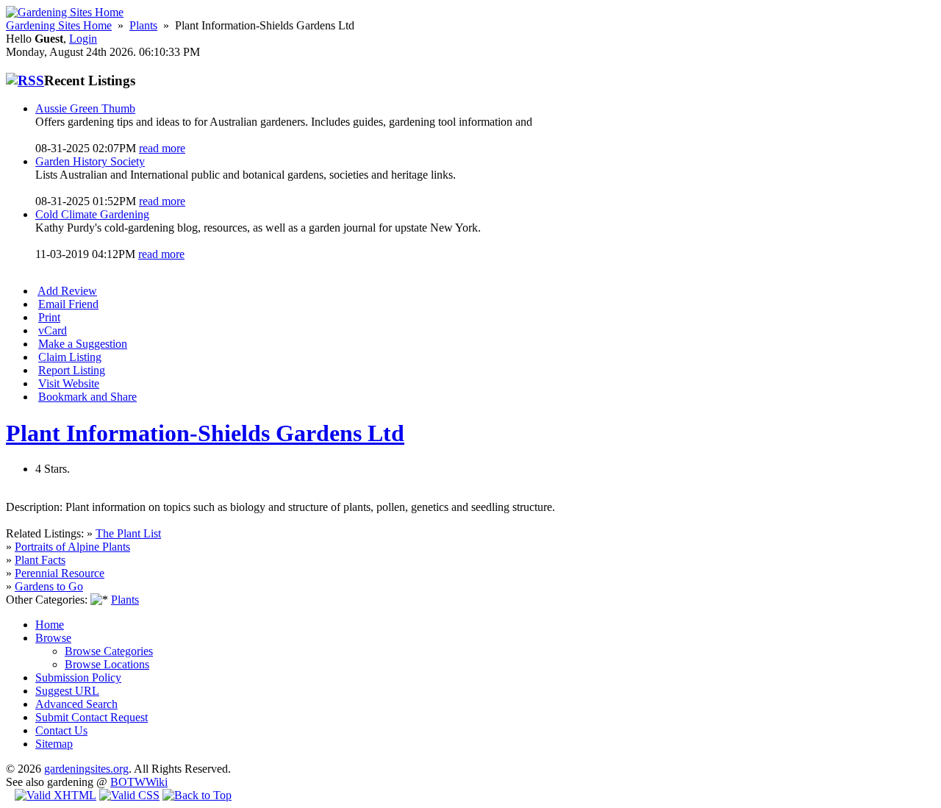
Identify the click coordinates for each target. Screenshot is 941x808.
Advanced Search (76, 704)
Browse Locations (107, 664)
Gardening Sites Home (59, 25)
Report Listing (71, 370)
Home (49, 624)
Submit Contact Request (91, 717)
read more (162, 148)
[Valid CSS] (129, 795)
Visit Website (68, 383)
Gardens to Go (49, 586)
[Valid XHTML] (55, 795)
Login (83, 38)
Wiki (157, 782)
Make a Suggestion (82, 343)
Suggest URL (67, 690)
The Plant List (128, 533)
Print (49, 317)
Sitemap (54, 743)
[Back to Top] (197, 795)
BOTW (128, 782)
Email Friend (68, 304)
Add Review (67, 291)
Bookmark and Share (87, 396)
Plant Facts (40, 560)
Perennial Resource (59, 573)
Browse (53, 638)
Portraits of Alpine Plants (72, 546)
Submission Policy (78, 677)
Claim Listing (69, 357)
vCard (52, 330)
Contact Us (61, 730)
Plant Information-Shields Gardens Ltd (205, 433)
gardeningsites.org (86, 768)
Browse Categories (109, 651)
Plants (143, 25)
